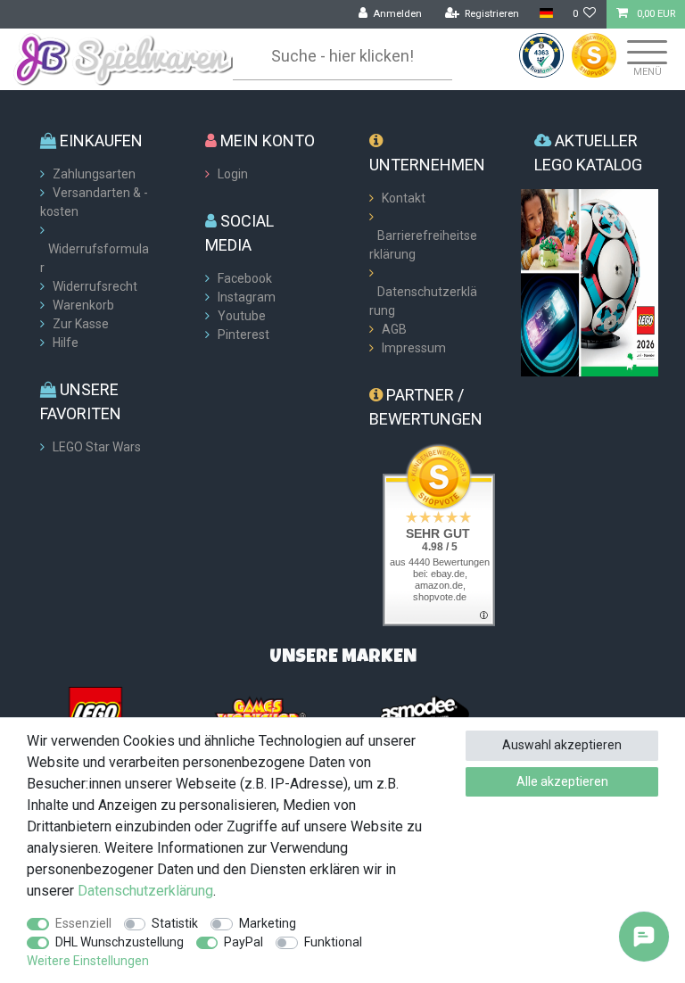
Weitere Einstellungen (88, 961)
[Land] (545, 14)
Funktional (333, 942)
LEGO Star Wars (97, 447)
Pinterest (243, 334)
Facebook (245, 278)
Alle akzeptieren (562, 781)
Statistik (175, 923)
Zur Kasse (81, 324)
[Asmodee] (424, 713)
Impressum (414, 348)
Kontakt (403, 198)
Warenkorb (83, 305)
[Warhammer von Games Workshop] (260, 713)
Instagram (247, 297)
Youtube (242, 316)
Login (233, 174)
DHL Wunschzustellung (119, 942)
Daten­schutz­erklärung (145, 890)
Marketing (267, 923)
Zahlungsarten (94, 174)
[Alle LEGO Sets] (95, 713)
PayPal (243, 942)
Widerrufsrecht (95, 286)
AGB (394, 329)
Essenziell (83, 923)
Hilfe (65, 342)
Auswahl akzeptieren (562, 745)
